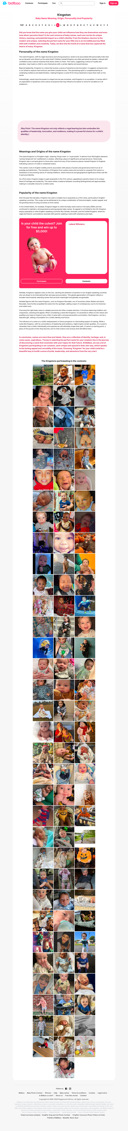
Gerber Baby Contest (69, 1112)
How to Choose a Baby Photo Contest (34, 1112)
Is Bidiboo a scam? (46, 1095)
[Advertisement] (64, 101)
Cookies (92, 1093)
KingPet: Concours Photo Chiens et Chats (89, 1115)
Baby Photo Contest (34, 1093)
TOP (22, 25)
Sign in (103, 3)
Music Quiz (74, 1118)
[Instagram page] (70, 1089)
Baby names (64, 1093)
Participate (43, 3)
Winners (48, 1093)
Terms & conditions (79, 1093)
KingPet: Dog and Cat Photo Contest (56, 1115)
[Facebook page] (66, 1089)
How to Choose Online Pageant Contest (91, 1112)
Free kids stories (71, 1095)
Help (55, 1093)
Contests (29, 3)
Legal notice (102, 1093)
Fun (54, 3)
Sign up (113, 3)
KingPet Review (54, 1112)
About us (59, 1095)
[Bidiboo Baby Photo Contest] (11, 3)
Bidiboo (21, 1093)
